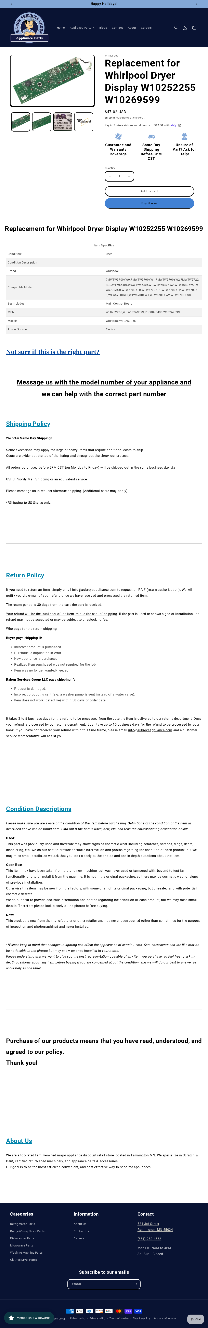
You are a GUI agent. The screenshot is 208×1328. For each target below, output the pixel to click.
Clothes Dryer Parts (23, 1259)
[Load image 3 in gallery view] (62, 121)
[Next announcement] (196, 4)
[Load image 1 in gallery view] (20, 121)
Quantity (110, 168)
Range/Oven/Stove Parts (27, 1231)
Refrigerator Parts (22, 1224)
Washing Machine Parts (26, 1252)
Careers (79, 1238)
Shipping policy (141, 1318)
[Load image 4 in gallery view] (83, 121)
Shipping (110, 117)
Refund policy (78, 1318)
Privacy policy (97, 1318)
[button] (82, 27)
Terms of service (119, 1318)
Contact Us (81, 1231)
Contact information (165, 1318)
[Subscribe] (135, 1284)
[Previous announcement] (11, 4)
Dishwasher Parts (22, 1238)
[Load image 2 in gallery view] (41, 121)
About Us (80, 1224)
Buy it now (149, 203)
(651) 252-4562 (149, 1239)
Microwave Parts (21, 1245)
